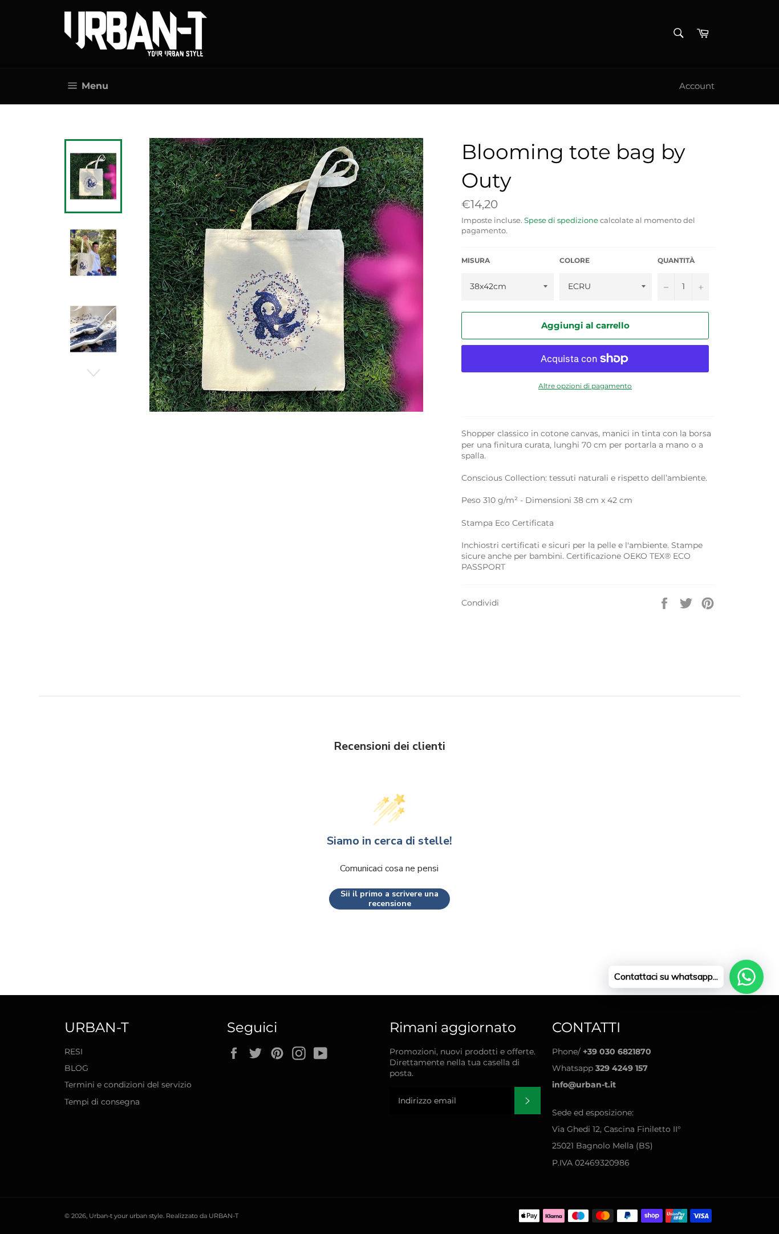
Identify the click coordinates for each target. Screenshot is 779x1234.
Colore (574, 260)
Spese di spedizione (561, 220)
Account (697, 85)
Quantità (676, 260)
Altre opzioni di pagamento (585, 385)
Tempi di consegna (102, 1102)
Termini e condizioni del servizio (128, 1084)
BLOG (76, 1068)
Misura (475, 260)
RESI (73, 1051)
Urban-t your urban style (126, 1216)
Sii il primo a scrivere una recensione (389, 899)
